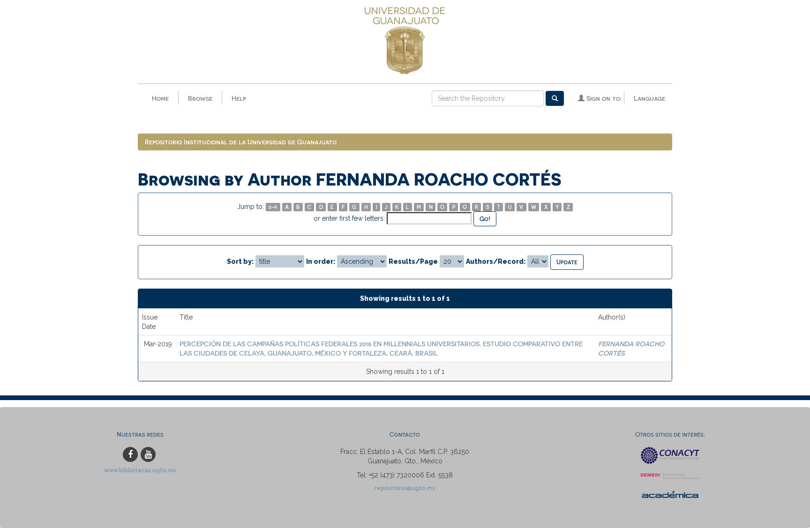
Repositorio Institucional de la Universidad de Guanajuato (241, 142)
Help (239, 98)
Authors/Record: (495, 261)
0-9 (273, 207)
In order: (320, 261)
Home (160, 98)
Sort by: (240, 261)
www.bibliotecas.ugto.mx (140, 470)
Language (649, 98)
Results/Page (413, 261)
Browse (200, 98)
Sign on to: (603, 98)
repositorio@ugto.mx (405, 487)
